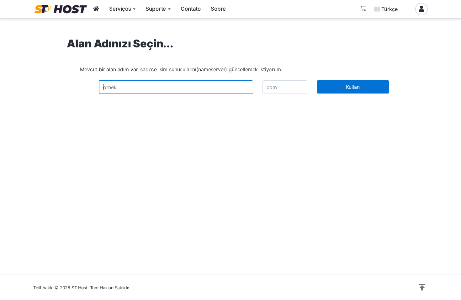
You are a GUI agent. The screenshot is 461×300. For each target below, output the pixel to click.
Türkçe (389, 9)
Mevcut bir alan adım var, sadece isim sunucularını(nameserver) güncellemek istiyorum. (181, 69)
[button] (422, 287)
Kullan (353, 87)
